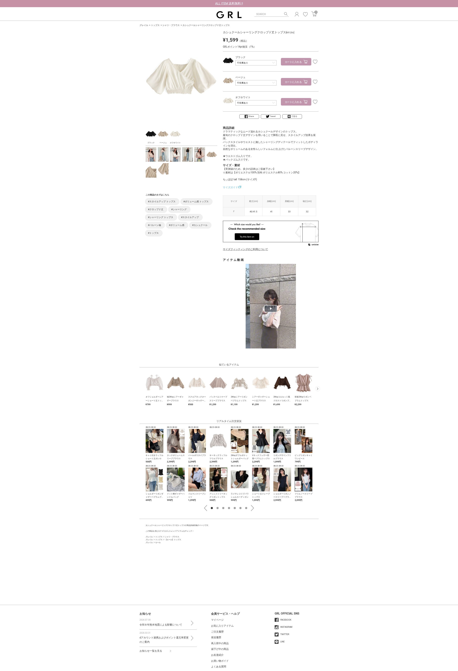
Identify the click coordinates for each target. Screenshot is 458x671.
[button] (317, 389)
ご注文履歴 (217, 631)
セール (158, 542)
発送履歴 (216, 637)
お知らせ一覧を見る (151, 650)
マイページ (217, 619)
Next (252, 508)
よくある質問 (218, 666)
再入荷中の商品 (220, 643)
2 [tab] (217, 508)
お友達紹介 (217, 654)
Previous (205, 508)
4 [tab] (229, 508)
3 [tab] (223, 508)
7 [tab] (246, 508)
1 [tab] (212, 508)
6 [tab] (240, 508)
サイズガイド (230, 187)
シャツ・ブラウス (171, 25)
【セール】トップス (173, 540)
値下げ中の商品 (220, 649)
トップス (155, 25)
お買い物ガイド (220, 660)
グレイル (144, 25)
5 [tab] (235, 508)
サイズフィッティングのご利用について (245, 249)
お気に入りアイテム (222, 625)
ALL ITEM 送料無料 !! (229, 3)
